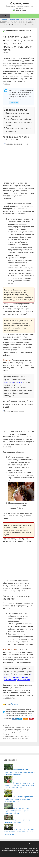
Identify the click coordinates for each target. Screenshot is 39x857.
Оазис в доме (19, 3)
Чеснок (27, 19)
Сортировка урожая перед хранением (18, 129)
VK (14, 718)
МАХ (30, 715)
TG (20, 718)
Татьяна (14, 704)
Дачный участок (15, 19)
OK (25, 718)
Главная (3, 19)
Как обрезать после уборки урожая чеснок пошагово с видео (19, 122)
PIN (31, 718)
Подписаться (14, 102)
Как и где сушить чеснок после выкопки (17, 114)
